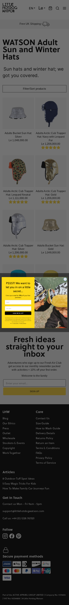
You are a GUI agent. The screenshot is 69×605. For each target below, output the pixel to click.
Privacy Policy (15, 323)
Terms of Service (23, 323)
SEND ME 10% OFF (18, 313)
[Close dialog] (65, 279)
